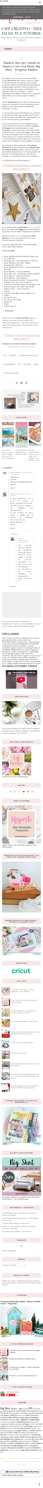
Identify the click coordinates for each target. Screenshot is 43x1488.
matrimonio (36, 1435)
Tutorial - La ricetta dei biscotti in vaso (23, 1376)
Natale (18, 236)
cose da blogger (24, 1424)
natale (36, 364)
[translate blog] (21, 1246)
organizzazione (36, 1437)
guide (20, 1431)
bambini (34, 1417)
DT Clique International (28, 1411)
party (12, 1439)
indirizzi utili (25, 1433)
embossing (28, 1426)
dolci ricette (20, 1426)
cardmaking (33, 1419)
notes (28, 1437)
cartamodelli (11, 1422)
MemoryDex (21, 1415)
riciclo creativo (7, 1443)
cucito (3, 1426)
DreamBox (24, 1413)
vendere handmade (14, 1450)
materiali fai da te (25, 1435)
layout (3, 1434)
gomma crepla (12, 1431)
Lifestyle (13, 1415)
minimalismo (4, 1437)
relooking (34, 1441)
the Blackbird (15, 472)
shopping (11, 1448)
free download (19, 1428)
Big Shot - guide (17, 1409)
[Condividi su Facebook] (16, 382)
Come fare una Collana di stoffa (22, 1042)
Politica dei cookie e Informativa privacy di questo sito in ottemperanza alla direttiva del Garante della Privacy (21, 1283)
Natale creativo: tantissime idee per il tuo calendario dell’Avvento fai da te (25, 1033)
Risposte (15, 534)
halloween (26, 1431)
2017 (21, 59)
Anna (20, 539)
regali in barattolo (24, 1441)
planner (36, 1439)
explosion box (37, 1426)
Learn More (18, 17)
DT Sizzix (27, 364)
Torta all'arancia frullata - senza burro (24, 1021)
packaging (5, 1439)
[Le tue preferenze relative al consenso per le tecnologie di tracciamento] (39, 1484)
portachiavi (6, 1441)
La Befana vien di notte (19, 1053)
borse (12, 1420)
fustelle (28, 1428)
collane (31, 1422)
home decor (35, 1430)
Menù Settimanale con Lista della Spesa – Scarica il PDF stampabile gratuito (25, 1087)
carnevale (3, 1422)
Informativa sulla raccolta (13, 1475)
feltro (2, 1428)
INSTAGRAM (12, 346)
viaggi (22, 1450)
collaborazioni (9, 364)
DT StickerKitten (15, 1413)
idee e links (13, 1433)
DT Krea (39, 1411)
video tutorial (31, 1450)
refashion (14, 1441)
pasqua (17, 1439)
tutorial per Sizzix (10, 373)
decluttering (11, 1426)
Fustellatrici (33, 1413)
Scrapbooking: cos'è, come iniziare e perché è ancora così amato (23, 1012)
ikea (19, 1433)
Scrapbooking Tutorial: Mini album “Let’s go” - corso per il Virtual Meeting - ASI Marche (25, 1076)
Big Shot (13, 355)
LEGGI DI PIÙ (22, 733)
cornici (11, 1424)
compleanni (4, 1424)
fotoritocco (10, 1428)
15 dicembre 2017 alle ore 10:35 (23, 540)
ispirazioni (33, 1433)
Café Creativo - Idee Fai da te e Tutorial (21, 31)
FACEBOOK (31, 346)
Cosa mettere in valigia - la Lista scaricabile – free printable (22, 990)
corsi (16, 1424)
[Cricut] (21, 973)
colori (36, 1422)
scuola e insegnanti (30, 1446)
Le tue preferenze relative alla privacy (23, 1472)
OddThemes (8, 1461)
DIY (19, 364)
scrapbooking (17, 1445)
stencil (25, 1448)
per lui (31, 1439)
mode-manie (14, 1437)
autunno (28, 1418)
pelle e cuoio (24, 1439)
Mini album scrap (16, 1417)
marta (12, 494)
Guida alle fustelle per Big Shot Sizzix (22, 1359)
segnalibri (3, 1448)
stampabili (18, 1448)
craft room (33, 1424)
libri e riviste (15, 1435)
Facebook (33, 227)
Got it (28, 17)
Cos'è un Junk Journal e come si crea (15, 1223)
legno (8, 1435)
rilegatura (19, 1443)
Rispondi (12, 488)
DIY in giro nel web (11, 1411)
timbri (30, 1448)
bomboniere (5, 1420)
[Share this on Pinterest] (21, 382)
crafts (40, 1424)
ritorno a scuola (30, 1443)
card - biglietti (21, 1419)
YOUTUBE (22, 346)
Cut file (25, 1409)
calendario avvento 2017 (28, 355)
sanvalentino (5, 1446)
